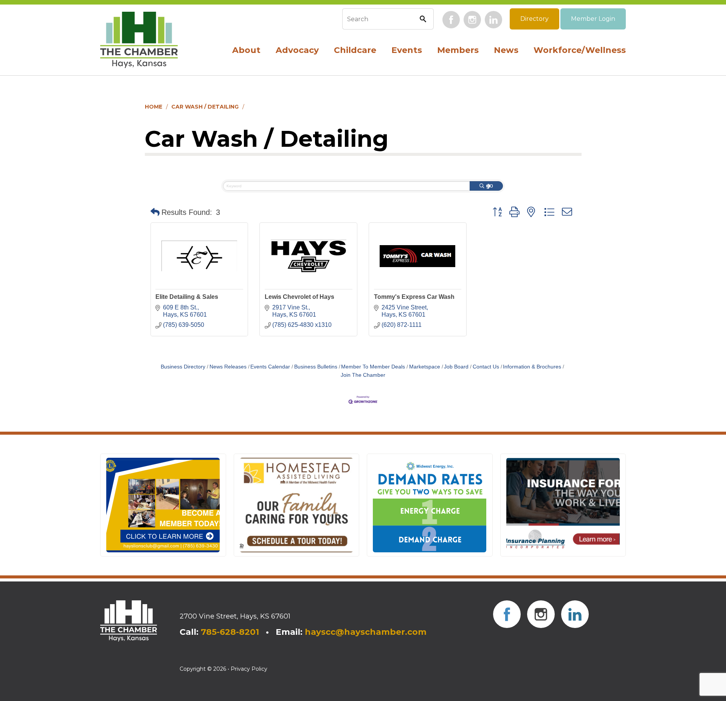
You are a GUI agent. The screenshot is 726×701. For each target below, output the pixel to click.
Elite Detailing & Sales (186, 297)
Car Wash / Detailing (205, 106)
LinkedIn (493, 19)
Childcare (355, 50)
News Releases (228, 367)
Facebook (451, 19)
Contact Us (486, 367)
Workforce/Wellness (580, 50)
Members (458, 50)
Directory (534, 18)
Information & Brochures (532, 367)
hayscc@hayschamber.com (366, 632)
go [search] (489, 185)
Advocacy (297, 50)
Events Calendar (270, 367)
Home (153, 106)
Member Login (593, 18)
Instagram (472, 19)
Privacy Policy (249, 668)
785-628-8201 (230, 632)
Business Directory (183, 367)
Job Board (456, 367)
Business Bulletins (315, 367)
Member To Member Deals (373, 367)
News (506, 50)
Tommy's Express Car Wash (414, 297)
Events (406, 50)
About (246, 50)
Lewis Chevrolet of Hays (299, 297)
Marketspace (424, 367)
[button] (155, 212)
